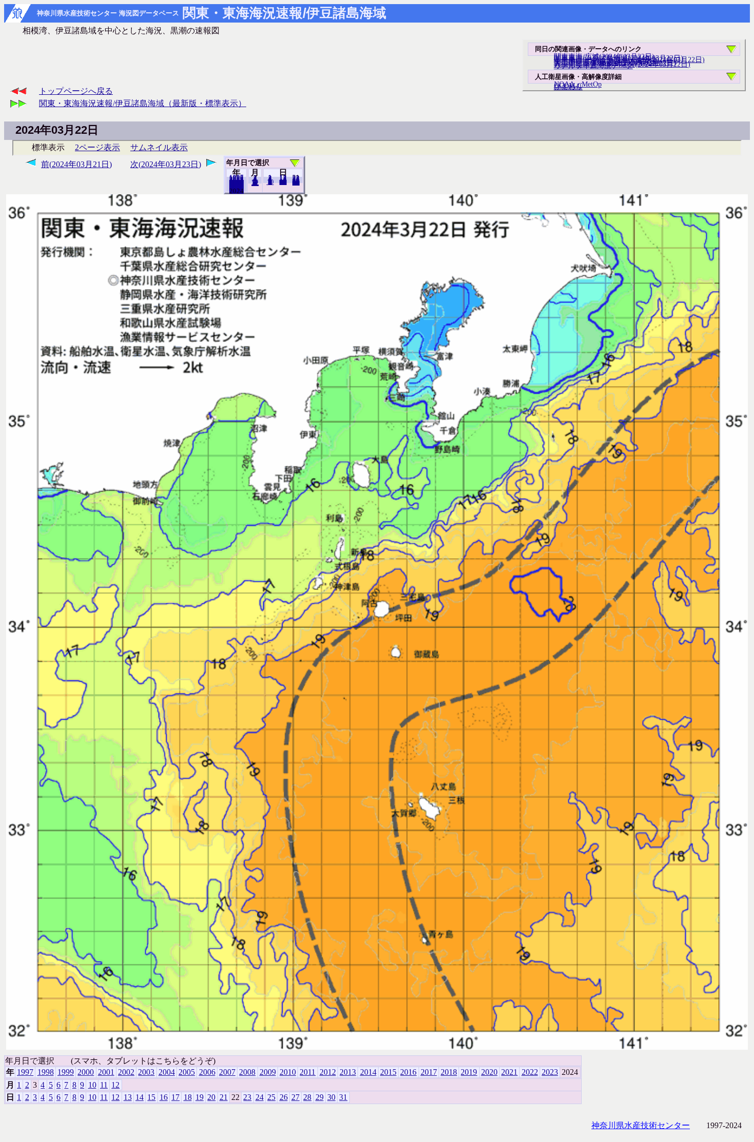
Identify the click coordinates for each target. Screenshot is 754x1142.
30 (331, 1097)
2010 (288, 1072)
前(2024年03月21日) (76, 164)
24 (259, 1097)
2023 (236, 190)
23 (247, 1097)
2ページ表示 (97, 147)
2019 (469, 1072)
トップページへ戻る (76, 91)
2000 (85, 1072)
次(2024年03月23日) (165, 164)
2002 (126, 1072)
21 (224, 1097)
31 (296, 182)
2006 (207, 1072)
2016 (408, 1072)
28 (307, 1097)
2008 (247, 1072)
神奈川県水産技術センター (640, 1125)
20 (283, 182)
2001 (106, 1072)
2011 (307, 1072)
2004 (166, 1072)
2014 (368, 1072)
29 (319, 1097)
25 (271, 1097)
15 (151, 1097)
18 (188, 1097)
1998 (45, 1072)
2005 (186, 1072)
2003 (146, 1072)
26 (284, 1097)
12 (255, 183)
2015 (388, 1072)
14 (139, 1097)
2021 (509, 1072)
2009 (268, 1072)
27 (295, 1097)
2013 (348, 1072)
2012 (328, 1072)
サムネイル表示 (159, 147)
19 (199, 1097)
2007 (227, 1072)
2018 (449, 1072)
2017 (429, 1072)
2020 (489, 1072)
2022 (530, 1072)
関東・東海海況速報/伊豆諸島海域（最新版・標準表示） (142, 103)
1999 (65, 1072)
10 (270, 182)
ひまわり (568, 87)
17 (175, 1097)
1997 (25, 1072)
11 (104, 1084)
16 (164, 1097)
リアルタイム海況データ (593, 66)
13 (128, 1097)
